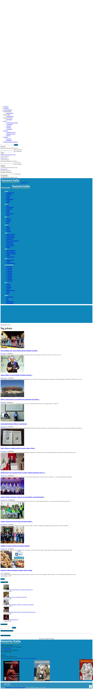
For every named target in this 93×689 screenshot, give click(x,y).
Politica (8, 200)
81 (4, 576)
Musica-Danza (10, 213)
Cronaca (8, 196)
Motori (8, 212)
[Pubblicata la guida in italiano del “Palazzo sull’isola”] (12, 543)
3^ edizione (9, 271)
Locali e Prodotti (10, 237)
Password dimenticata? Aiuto (8, 154)
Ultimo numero (10, 260)
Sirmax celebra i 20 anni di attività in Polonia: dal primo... (17, 375)
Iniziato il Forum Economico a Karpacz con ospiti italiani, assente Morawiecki (22, 497)
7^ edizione (9, 277)
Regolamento (9, 303)
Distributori (9, 239)
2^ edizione (9, 269)
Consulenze (9, 129)
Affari (6, 216)
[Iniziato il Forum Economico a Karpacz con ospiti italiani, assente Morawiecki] (12, 494)
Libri (7, 300)
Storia (7, 215)
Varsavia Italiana (10, 290)
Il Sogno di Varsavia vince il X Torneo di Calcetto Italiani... (17, 521)
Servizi (5, 121)
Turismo (6, 224)
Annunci (8, 218)
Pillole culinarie (10, 245)
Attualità (6, 191)
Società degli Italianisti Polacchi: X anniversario (14, 424)
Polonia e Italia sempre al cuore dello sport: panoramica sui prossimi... (20, 399)
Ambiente (8, 194)
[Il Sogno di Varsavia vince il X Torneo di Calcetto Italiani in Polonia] (12, 518)
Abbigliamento (10, 301)
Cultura (6, 204)
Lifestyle (8, 231)
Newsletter (9, 119)
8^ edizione (9, 279)
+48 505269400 (7, 648)
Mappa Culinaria (10, 234)
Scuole (8, 255)
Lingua (6, 248)
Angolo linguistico (10, 250)
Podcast (8, 285)
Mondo (8, 229)
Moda (7, 210)
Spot (7, 293)
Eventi (8, 197)
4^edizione (9, 272)
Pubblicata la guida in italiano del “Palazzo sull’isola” (15, 546)
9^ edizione (9, 280)
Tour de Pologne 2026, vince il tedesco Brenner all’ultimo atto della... (19, 350)
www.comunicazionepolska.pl (29, 658)
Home (2, 325)
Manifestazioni (10, 236)
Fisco (7, 223)
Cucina (6, 232)
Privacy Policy (4, 158)
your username (18, 150)
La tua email (17, 162)
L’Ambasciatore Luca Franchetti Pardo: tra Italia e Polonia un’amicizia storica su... (23, 472)
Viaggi (8, 292)
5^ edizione (9, 274)
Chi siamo (8, 138)
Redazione (9, 140)
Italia (7, 226)
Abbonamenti (9, 113)
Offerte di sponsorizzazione (10, 142)
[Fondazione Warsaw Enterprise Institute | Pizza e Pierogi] (12, 567)
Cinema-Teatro (10, 207)
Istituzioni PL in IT (10, 134)
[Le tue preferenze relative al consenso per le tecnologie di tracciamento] (90, 686)
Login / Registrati (7, 110)
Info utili (5, 130)
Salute (7, 202)
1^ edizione (9, 268)
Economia (8, 220)
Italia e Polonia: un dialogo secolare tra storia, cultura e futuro (18, 448)
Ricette (8, 247)
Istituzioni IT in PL (10, 132)
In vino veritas (9, 244)
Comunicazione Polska (12, 122)
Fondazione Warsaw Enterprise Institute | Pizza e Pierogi (16, 570)
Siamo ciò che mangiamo (12, 240)
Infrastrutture (9, 199)
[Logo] (6, 188)
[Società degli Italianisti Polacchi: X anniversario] (12, 421)
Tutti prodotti (9, 296)
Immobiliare (9, 124)
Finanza (8, 221)
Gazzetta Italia (8, 687)
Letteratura (9, 208)
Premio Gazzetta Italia (9, 264)
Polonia (8, 135)
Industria (8, 127)
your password (18, 151)
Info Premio (9, 266)
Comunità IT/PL (10, 192)
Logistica (8, 126)
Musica (8, 284)
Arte (7, 205)
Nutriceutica (9, 242)
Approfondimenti (10, 252)
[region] (46, 314)
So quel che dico (10, 256)
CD (7, 298)
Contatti (5, 137)
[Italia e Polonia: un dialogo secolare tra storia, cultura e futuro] (12, 445)
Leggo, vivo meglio (11, 253)
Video (6, 282)
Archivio (8, 261)
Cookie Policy (6, 684)
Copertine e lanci (10, 263)
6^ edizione (9, 276)
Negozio (6, 295)
